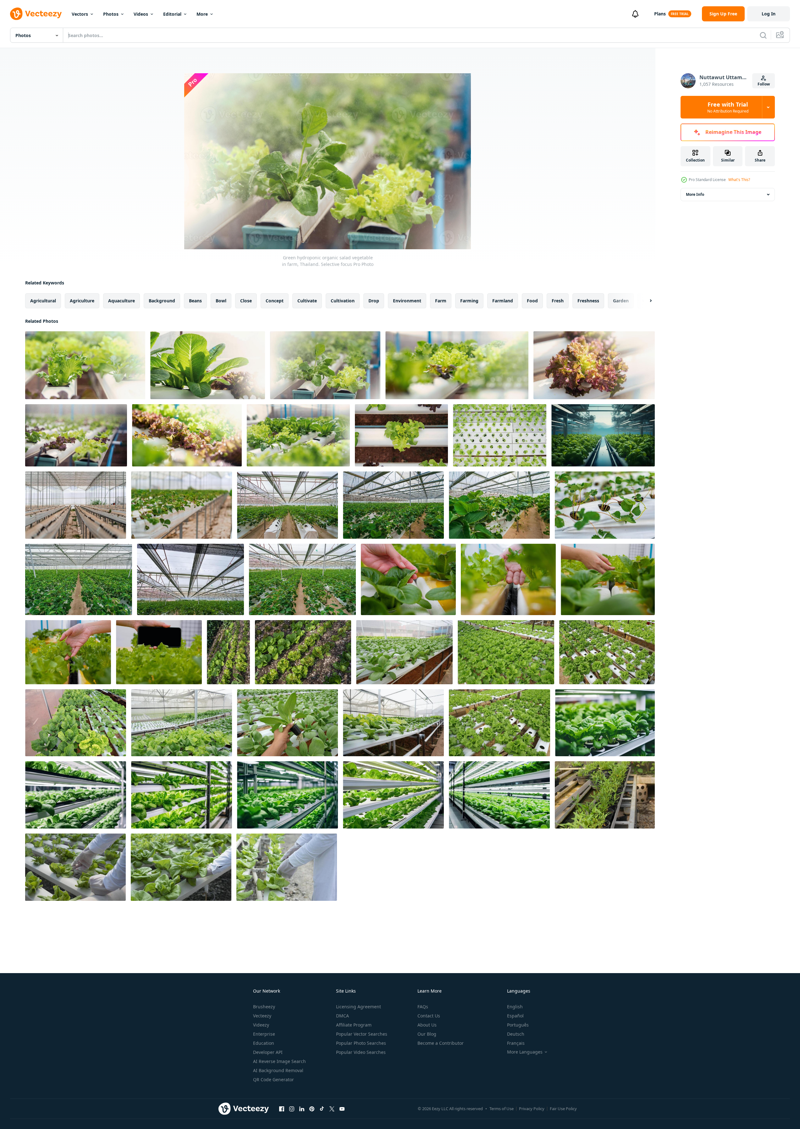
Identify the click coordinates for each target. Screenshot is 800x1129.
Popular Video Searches (361, 1052)
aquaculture (121, 301)
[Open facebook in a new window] (281, 1108)
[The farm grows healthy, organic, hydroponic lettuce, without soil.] (75, 867)
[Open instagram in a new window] (291, 1108)
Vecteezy (262, 1016)
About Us (427, 1025)
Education (263, 1043)
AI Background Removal (278, 1070)
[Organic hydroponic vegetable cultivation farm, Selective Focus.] (404, 652)
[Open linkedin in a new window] (301, 1108)
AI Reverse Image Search (279, 1061)
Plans (660, 14)
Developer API (268, 1052)
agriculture (82, 301)
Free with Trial (727, 107)
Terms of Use (501, 1108)
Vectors (80, 14)
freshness (588, 301)
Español (515, 1016)
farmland (502, 301)
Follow (764, 84)
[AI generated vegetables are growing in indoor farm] (605, 722)
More (202, 14)
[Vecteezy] (36, 14)
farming (469, 301)
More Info (695, 194)
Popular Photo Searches (361, 1043)
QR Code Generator (273, 1079)
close (246, 301)
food (532, 301)
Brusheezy (264, 1007)
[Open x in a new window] (331, 1108)
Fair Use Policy (563, 1108)
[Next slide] (645, 300)
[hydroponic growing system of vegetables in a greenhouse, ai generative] (603, 435)
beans (195, 301)
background (162, 301)
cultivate (307, 301)
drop (373, 301)
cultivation (343, 301)
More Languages (525, 1052)
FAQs (422, 1007)
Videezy (261, 1025)
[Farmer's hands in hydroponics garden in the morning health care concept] (408, 579)
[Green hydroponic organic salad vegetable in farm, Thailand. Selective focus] (85, 365)
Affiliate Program (354, 1025)
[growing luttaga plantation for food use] (228, 652)
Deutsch (515, 1034)
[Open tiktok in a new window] (321, 1108)
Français (516, 1043)
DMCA (342, 1016)
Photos (111, 14)
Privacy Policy (531, 1108)
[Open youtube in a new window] (342, 1108)
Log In (768, 14)
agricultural (43, 301)
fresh (558, 301)
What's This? (739, 179)
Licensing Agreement (358, 1007)
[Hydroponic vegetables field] (605, 795)
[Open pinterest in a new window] (311, 1108)
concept (275, 301)
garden (621, 301)
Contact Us (428, 1016)
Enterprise (264, 1034)
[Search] (763, 35)
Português (518, 1025)
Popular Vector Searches (361, 1034)
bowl (221, 301)
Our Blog (426, 1034)
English (515, 1007)
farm (440, 301)
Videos (141, 14)
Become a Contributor (440, 1043)
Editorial (172, 14)
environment (407, 301)
